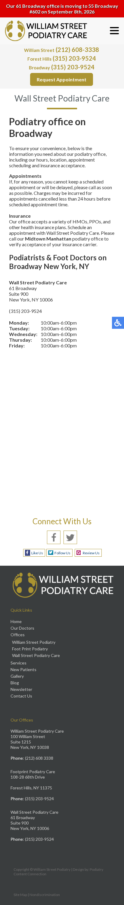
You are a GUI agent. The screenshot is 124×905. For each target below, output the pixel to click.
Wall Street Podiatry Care (36, 655)
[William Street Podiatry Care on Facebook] (53, 537)
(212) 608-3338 (61, 49)
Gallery (17, 676)
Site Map (20, 894)
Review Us (91, 553)
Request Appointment (61, 79)
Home (16, 621)
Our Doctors (22, 628)
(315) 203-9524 (61, 58)
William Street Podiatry (33, 642)
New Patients (23, 669)
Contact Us (21, 695)
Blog (15, 682)
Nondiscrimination (44, 894)
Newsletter (21, 689)
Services (18, 662)
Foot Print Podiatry (30, 648)
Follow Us (62, 553)
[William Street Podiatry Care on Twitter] (70, 537)
